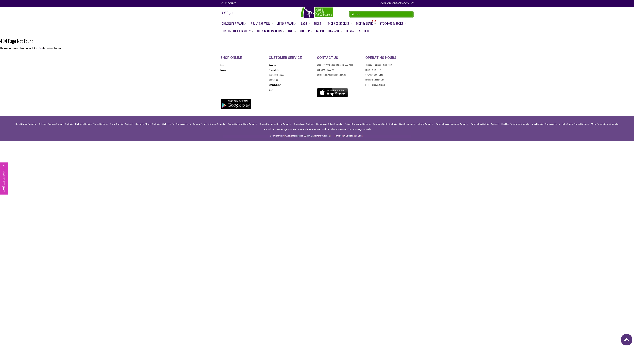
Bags (304, 23)
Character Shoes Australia (147, 124)
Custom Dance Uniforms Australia (209, 124)
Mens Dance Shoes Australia (604, 124)
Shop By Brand (364, 23)
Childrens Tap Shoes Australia (176, 124)
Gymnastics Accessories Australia (452, 124)
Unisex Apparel (286, 23)
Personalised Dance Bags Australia (279, 129)
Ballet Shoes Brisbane (26, 124)
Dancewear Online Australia (329, 124)
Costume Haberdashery (236, 31)
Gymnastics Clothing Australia (485, 124)
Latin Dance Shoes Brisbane (575, 124)
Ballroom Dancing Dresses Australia (56, 124)
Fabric (320, 31)
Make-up (305, 31)
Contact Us (353, 31)
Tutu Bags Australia (362, 129)
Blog (367, 31)
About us (272, 65)
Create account (403, 3)
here (41, 48)
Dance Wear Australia (304, 124)
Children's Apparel (233, 23)
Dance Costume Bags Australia (242, 124)
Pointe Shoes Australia (309, 129)
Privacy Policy (274, 70)
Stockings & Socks (392, 23)
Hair (291, 31)
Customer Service (276, 75)
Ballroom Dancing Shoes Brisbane (91, 124)
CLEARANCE (334, 31)
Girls (222, 65)
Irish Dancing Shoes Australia (546, 124)
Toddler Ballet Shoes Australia (336, 129)
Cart (227, 12)
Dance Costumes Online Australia (275, 124)
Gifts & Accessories (269, 31)
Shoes (318, 23)
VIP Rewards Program (4, 178)
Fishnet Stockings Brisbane (358, 124)
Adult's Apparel (261, 23)
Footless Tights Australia (385, 124)
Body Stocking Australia (121, 124)
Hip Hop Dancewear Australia (515, 124)
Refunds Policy (275, 84)
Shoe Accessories (338, 23)
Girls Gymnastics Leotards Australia (416, 124)
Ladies (223, 70)
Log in (382, 3)
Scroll (627, 340)
